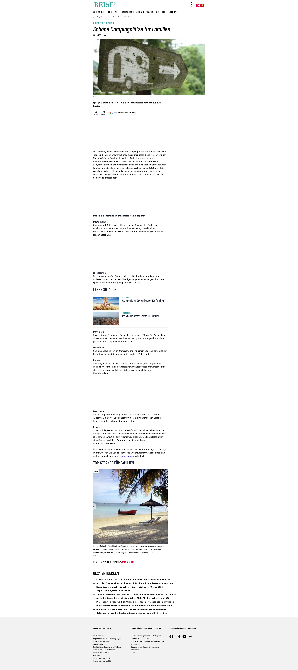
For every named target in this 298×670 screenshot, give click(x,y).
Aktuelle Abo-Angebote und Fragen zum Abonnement (147, 643)
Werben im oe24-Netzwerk (104, 649)
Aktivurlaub (128, 11)
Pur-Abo (96, 655)
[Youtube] (184, 636)
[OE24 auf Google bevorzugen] (138, 113)
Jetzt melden (127, 562)
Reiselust (108, 17)
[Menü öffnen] (203, 12)
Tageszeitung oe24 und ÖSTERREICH (146, 628)
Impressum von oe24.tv (102, 661)
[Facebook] (171, 636)
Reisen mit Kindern (144, 11)
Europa (109, 11)
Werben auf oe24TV (101, 652)
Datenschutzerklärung (102, 641)
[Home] (94, 17)
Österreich (98, 11)
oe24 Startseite (99, 635)
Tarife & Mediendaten (140, 638)
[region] (130, 513)
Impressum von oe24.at (102, 658)
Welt (117, 11)
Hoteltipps (173, 11)
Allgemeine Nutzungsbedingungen (107, 638)
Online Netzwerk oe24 (102, 628)
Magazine (100, 17)
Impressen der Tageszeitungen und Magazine (145, 648)
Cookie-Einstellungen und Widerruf (107, 647)
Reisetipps (161, 11)
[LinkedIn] (191, 636)
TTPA (133, 652)
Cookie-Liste (98, 644)
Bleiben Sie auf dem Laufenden (182, 628)
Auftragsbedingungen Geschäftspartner (147, 635)
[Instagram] (178, 636)
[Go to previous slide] (93, 506)
